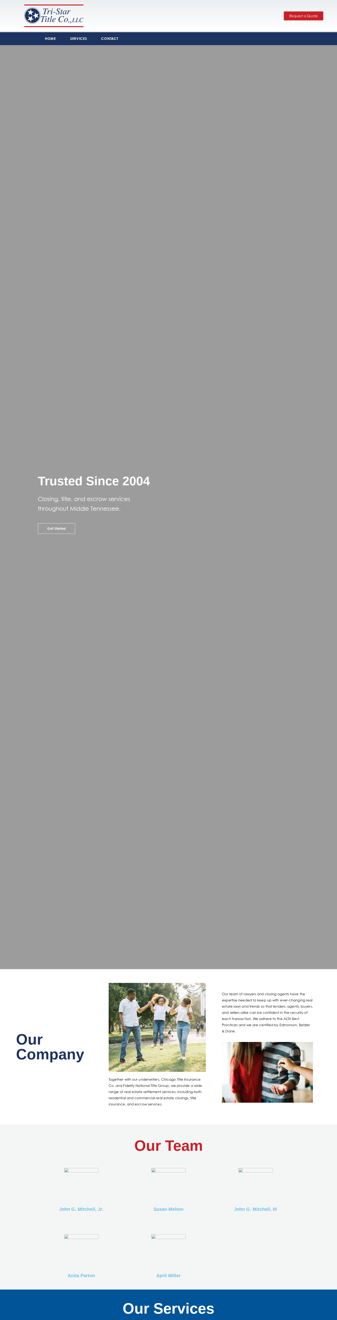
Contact (109, 38)
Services (78, 38)
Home (50, 38)
